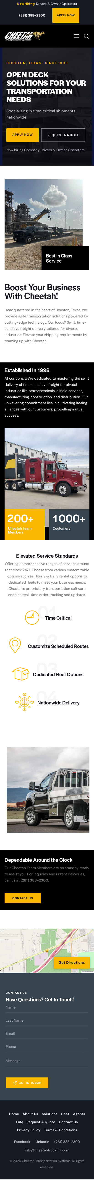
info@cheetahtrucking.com (47, 1150)
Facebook (22, 1141)
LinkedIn (42, 1141)
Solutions (49, 1114)
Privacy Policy (28, 1130)
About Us (30, 1114)
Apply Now (66, 15)
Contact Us (68, 1122)
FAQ (19, 1122)
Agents (79, 1114)
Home (14, 1114)
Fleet (65, 1114)
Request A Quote (63, 135)
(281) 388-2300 (32, 15)
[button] (76, 36)
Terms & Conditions (60, 1130)
